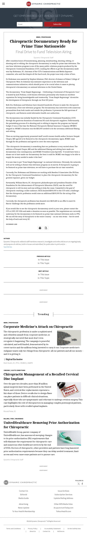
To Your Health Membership (23, 511)
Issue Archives (63, 491)
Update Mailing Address (63, 498)
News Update (23, 507)
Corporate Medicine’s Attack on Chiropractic (38, 327)
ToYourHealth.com (63, 511)
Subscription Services (63, 494)
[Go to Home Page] (43, 3)
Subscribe (57, 24)
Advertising (23, 504)
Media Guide (23, 498)
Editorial (23, 494)
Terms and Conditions (13, 529)
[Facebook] (82, 484)
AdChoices (60, 531)
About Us (33, 531)
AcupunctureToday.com (63, 507)
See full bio (8, 247)
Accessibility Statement (52, 529)
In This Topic (43, 263)
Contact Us (23, 491)
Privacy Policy (32, 529)
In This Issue (43, 259)
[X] (78, 484)
